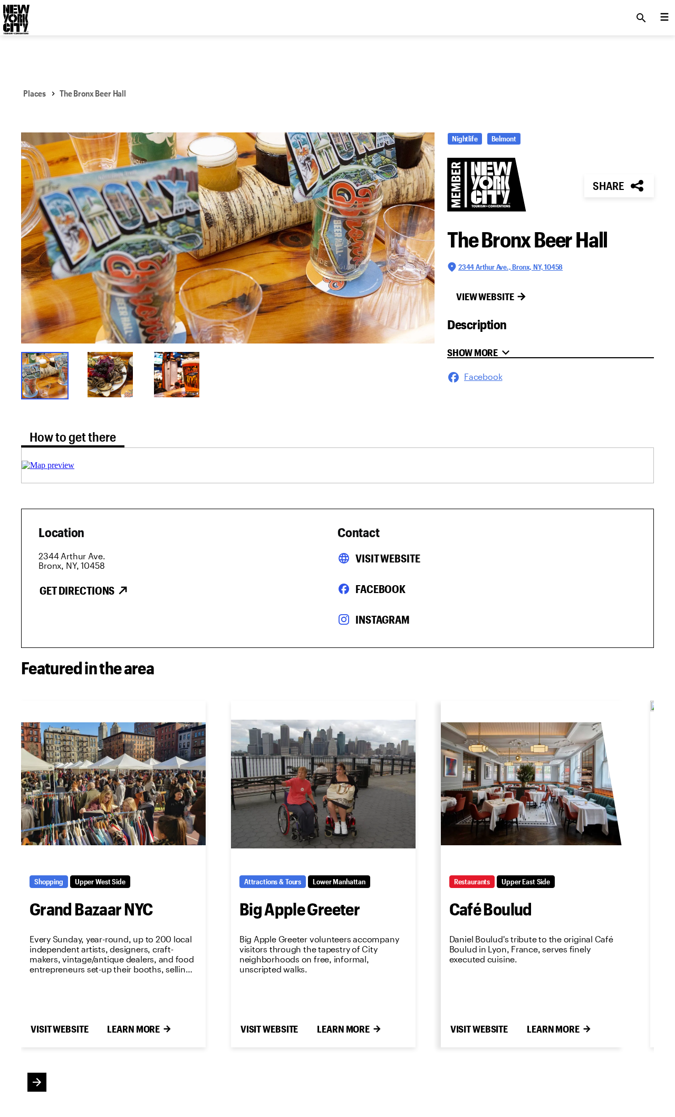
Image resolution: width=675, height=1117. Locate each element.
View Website (485, 296)
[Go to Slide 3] (180, 374)
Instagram (382, 619)
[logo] (15, 15)
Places (34, 93)
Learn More (133, 1029)
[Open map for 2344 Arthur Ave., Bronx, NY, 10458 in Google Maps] (48, 465)
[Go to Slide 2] (114, 374)
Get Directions (77, 590)
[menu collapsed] (664, 18)
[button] (228, 237)
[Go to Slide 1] (47, 374)
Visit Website (387, 558)
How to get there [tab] (73, 436)
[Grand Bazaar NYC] (113, 784)
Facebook (380, 589)
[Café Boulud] (533, 784)
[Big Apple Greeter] (323, 784)
